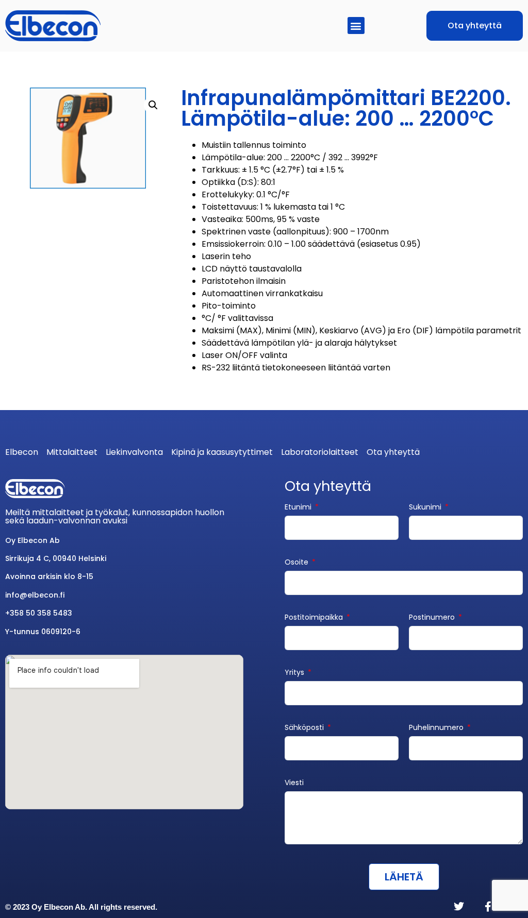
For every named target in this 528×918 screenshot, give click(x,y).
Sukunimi (426, 507)
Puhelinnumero (437, 728)
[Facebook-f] (488, 906)
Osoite (297, 562)
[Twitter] (459, 906)
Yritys (295, 673)
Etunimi (299, 507)
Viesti (294, 783)
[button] (356, 25)
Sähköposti (305, 728)
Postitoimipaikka (315, 618)
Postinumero (433, 618)
